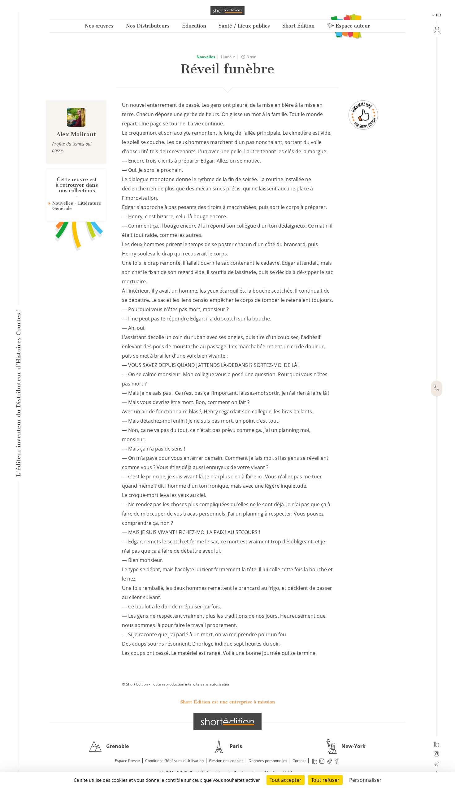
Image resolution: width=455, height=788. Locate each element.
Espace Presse (127, 760)
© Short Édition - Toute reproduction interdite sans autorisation (176, 684)
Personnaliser (365, 780)
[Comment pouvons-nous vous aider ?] (436, 389)
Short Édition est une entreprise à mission (227, 702)
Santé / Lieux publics (244, 26)
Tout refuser (325, 780)
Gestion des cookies (226, 760)
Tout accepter (285, 780)
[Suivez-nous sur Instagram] (437, 755)
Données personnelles (268, 760)
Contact (299, 760)
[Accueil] (227, 10)
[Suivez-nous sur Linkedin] (437, 745)
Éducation (194, 26)
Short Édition (298, 26)
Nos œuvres (99, 26)
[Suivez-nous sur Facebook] (337, 761)
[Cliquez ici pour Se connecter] (436, 30)
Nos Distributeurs (148, 26)
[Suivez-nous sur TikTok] (437, 764)
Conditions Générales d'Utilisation (174, 760)
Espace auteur (352, 26)
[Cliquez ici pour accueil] (227, 721)
